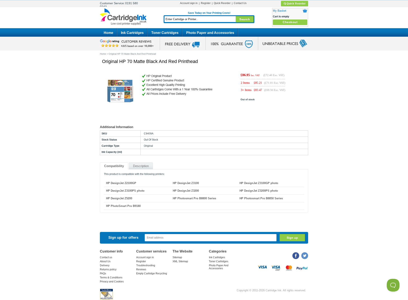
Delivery (104, 265)
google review (127, 43)
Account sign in (189, 3)
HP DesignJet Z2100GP (121, 183)
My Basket (279, 10)
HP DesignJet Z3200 (186, 190)
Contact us (106, 257)
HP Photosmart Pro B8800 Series (194, 198)
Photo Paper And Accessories (218, 267)
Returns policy (108, 269)
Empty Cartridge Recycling (151, 273)
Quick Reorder (296, 3)
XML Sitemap (180, 261)
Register (206, 3)
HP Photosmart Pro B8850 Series (261, 198)
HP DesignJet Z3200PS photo (258, 190)
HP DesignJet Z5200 (119, 198)
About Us (105, 261)
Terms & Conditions (111, 277)
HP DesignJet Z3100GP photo (258, 183)
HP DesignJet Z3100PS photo (125, 190)
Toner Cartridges (164, 33)
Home (108, 33)
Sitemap (177, 257)
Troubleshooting (145, 265)
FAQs (103, 273)
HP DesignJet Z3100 (186, 183)
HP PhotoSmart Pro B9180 (123, 206)
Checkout (290, 22)
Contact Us (240, 3)
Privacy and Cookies (112, 281)
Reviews (141, 269)
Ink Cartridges (132, 33)
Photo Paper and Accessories (210, 33)
